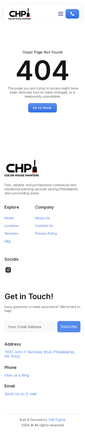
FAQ (8, 241)
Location (12, 226)
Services (11, 233)
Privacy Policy (46, 233)
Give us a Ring (17, 375)
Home (9, 218)
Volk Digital (56, 420)
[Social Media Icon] (8, 270)
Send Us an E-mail (20, 393)
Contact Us (44, 226)
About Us (42, 218)
